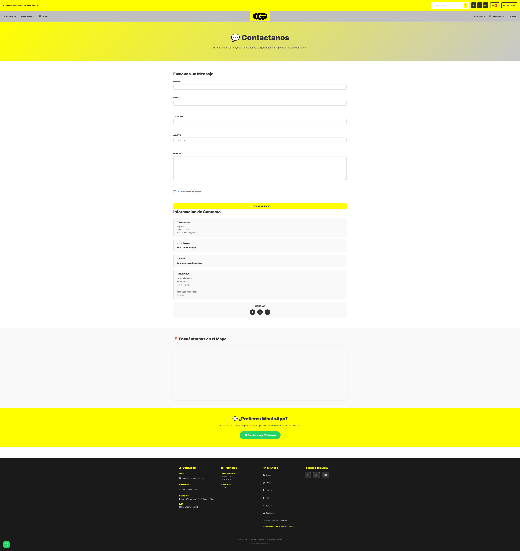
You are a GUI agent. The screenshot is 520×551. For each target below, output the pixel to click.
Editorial (269, 490)
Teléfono (178, 116)
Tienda (268, 498)
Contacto (270, 513)
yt (267, 312)
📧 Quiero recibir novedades (189, 192)
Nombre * (178, 82)
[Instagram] (479, 5)
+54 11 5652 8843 (186, 247)
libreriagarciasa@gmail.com (190, 263)
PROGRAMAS (497, 16)
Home (268, 475)
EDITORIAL (27, 16)
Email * (176, 98)
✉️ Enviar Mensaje (260, 206)
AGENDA (479, 16)
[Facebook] (473, 5)
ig (260, 312)
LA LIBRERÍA (11, 16)
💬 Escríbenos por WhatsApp (260, 435)
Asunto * (177, 135)
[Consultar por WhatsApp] (6, 544)
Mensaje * (178, 154)
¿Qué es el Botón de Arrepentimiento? (279, 526)
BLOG (514, 16)
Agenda (269, 505)
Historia (269, 483)
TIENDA (44, 16)
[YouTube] (485, 5)
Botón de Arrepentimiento (277, 520)
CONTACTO (510, 5)
